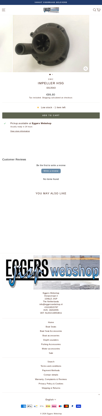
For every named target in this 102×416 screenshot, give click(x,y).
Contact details (51, 375)
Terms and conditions (51, 366)
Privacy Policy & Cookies (51, 383)
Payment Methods (51, 370)
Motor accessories (51, 349)
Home (51, 322)
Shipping (46, 98)
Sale (51, 353)
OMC (51, 79)
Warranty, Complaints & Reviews (51, 379)
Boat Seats (51, 327)
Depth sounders (51, 340)
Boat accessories (50, 335)
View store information (20, 131)
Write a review (51, 171)
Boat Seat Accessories (51, 331)
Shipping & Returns (51, 388)
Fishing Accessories (51, 344)
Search (51, 362)
